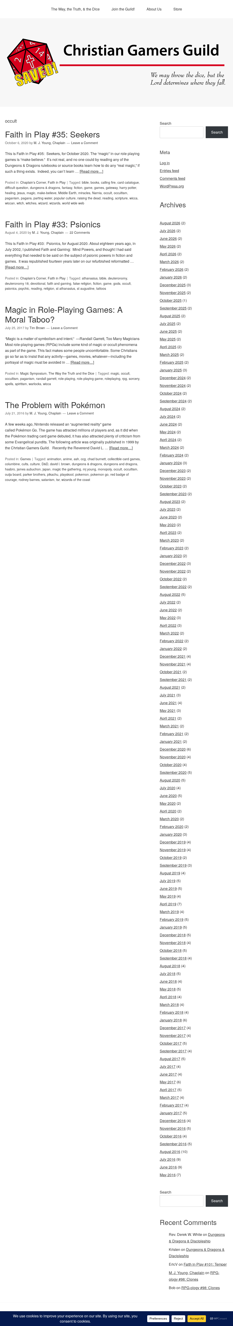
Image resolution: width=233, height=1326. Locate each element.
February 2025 (171, 362)
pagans (26, 198)
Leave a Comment (84, 142)
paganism (12, 198)
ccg (83, 459)
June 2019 (168, 888)
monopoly (105, 469)
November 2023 (173, 478)
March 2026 (169, 261)
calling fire (108, 182)
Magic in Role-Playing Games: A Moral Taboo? (64, 314)
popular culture (65, 198)
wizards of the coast (75, 479)
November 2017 (173, 1035)
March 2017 (169, 1097)
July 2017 (167, 1066)
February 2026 (171, 269)
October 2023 (171, 486)
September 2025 (173, 308)
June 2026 (168, 238)
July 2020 (167, 787)
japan (47, 469)
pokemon (82, 474)
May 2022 (168, 617)
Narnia (97, 193)
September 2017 (173, 1051)
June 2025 (168, 331)
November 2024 (173, 385)
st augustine (85, 288)
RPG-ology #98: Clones (200, 1287)
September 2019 (173, 865)
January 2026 (171, 277)
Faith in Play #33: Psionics (53, 224)
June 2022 (168, 609)
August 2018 (170, 965)
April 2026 (168, 254)
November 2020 (173, 757)
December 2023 (173, 470)
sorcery (134, 378)
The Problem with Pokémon (55, 404)
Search (165, 123)
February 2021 (171, 733)
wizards (54, 203)
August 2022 (170, 594)
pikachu (52, 474)
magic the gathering (66, 469)
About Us (154, 9)
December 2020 (173, 749)
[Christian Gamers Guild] (116, 84)
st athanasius (65, 288)
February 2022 (171, 640)
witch (20, 203)
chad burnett (97, 459)
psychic (23, 288)
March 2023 (169, 540)
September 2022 (173, 586)
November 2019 (173, 849)
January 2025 (171, 370)
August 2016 (170, 1151)
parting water (42, 198)
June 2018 (168, 981)
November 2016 (173, 1128)
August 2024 (170, 408)
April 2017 (168, 1089)
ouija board (13, 474)
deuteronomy (117, 278)
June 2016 (168, 1167)
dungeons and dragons (120, 464)
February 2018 (171, 1012)
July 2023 (167, 509)
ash (76, 459)
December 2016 (173, 1120)
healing (10, 193)
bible (85, 182)
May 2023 (168, 524)
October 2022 (171, 579)
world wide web (73, 203)
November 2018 (173, 942)
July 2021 (167, 695)
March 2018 (169, 1004)
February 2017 (171, 1105)
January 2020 (171, 834)
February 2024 (171, 455)
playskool (66, 474)
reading (107, 198)
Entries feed (169, 170)
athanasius (90, 278)
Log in (165, 162)
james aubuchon (29, 469)
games (99, 187)
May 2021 (168, 710)
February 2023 (171, 548)
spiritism (21, 383)
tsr (58, 479)
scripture (121, 198)
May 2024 (168, 431)
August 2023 (170, 501)
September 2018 (173, 958)
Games (25, 459)
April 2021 (168, 718)
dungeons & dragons (45, 187)
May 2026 (168, 246)
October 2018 (171, 950)
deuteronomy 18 (17, 283)
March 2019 (169, 911)
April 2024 (168, 439)
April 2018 (168, 996)
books (95, 182)
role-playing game (90, 378)
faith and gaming (59, 283)
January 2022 (171, 648)
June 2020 (168, 795)
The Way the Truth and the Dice (71, 373)
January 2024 (171, 462)
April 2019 (168, 904)
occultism (120, 193)
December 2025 (173, 284)
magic (31, 193)
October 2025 (171, 300)
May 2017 (168, 1082)
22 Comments (80, 232)
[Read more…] (91, 171)
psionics (11, 288)
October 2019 (171, 857)
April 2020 (168, 811)
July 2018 (167, 973)
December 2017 (173, 1027)
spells (9, 383)
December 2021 (173, 656)
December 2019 (173, 842)
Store (177, 9)
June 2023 (168, 517)
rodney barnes (29, 479)
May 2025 (168, 339)
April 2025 (168, 346)
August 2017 (170, 1058)
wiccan (10, 203)
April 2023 (168, 532)
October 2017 (171, 1043)
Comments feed (172, 178)
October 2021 (171, 671)
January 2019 (171, 927)
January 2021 (171, 741)
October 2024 (171, 393)
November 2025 (173, 292)
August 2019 (170, 873)
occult (108, 193)
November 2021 (173, 664)
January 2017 (171, 1112)
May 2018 (168, 989)
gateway (112, 187)
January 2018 (171, 1020)
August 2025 (170, 315)
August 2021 (170, 687)
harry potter (127, 187)
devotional (37, 283)
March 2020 (169, 818)
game (88, 187)
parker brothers (34, 474)
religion (49, 288)
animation (54, 459)
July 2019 (167, 880)
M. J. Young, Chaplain (186, 1272)
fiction (78, 187)
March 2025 (169, 354)
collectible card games (124, 459)
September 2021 (173, 679)
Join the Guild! (123, 9)
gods (116, 283)
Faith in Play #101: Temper (205, 1264)
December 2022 (173, 563)
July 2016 (167, 1159)
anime (67, 459)
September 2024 (173, 401)
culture (35, 464)
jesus (21, 193)
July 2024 (167, 416)
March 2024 (169, 447)
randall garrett (46, 378)
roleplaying (112, 378)
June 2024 (168, 424)
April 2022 (168, 625)
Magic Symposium (33, 373)
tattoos (101, 288)
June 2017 (168, 1074)
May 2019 (168, 896)
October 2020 (171, 764)
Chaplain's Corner (33, 182)
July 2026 (167, 230)
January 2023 (171, 555)
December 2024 (173, 377)
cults (25, 464)
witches (31, 203)
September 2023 (173, 493)
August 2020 (170, 780)
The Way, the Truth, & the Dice (75, 9)
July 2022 (167, 602)
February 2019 (171, 919)
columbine (12, 464)
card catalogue (128, 182)
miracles (84, 193)
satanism (47, 479)
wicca (133, 198)
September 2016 (173, 1143)
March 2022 (169, 633)
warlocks (35, 383)
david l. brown (60, 464)
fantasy (67, 187)
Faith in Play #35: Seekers (52, 134)
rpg (124, 378)
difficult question (16, 187)
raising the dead (89, 198)
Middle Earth (67, 193)
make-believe (46, 193)
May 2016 (168, 1174)
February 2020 (171, 826)
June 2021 (168, 702)
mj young (89, 469)
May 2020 (168, 803)
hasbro (10, 469)
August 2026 (170, 223)
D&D (45, 464)
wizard (43, 203)
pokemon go (100, 474)
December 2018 (173, 934)
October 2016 (171, 1136)
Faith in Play (57, 182)
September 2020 (173, 772)
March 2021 (169, 726)
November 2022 (173, 571)
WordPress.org (172, 186)
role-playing (66, 378)
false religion (82, 283)
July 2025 (167, 323)
